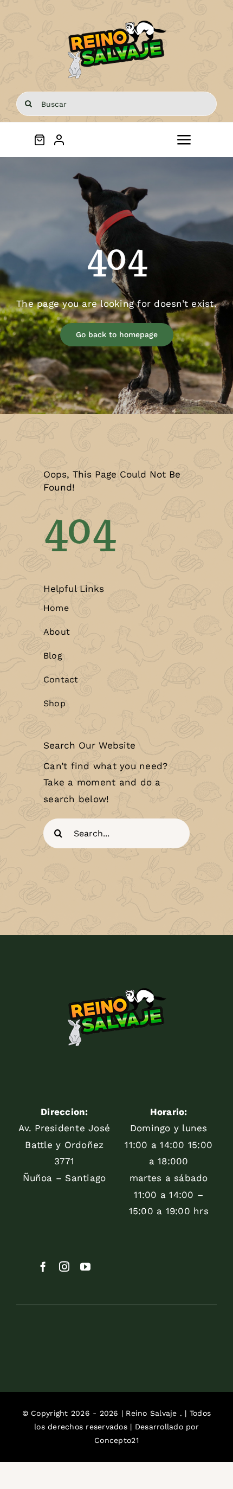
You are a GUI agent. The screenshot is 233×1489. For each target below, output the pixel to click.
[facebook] (43, 1266)
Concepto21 (116, 1440)
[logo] (117, 20)
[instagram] (64, 1266)
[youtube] (85, 1266)
